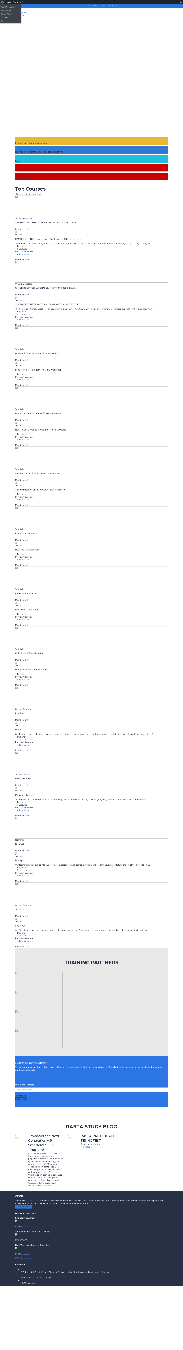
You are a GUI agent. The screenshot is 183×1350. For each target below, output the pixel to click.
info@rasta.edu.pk (28, 1283)
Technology (86, 1147)
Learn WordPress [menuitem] (8, 14)
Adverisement (97, 1144)
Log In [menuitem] (8, 2)
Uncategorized (45, 1185)
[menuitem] (2, 2)
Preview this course (24, 251)
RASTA (29, 1201)
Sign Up (16, 1346)
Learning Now (23, 1206)
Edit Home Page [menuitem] (19, 2)
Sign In (23, 1346)
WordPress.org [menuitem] (7, 7)
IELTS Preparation (23, 1258)
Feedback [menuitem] (5, 21)
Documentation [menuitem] (7, 10)
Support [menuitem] (4, 17)
